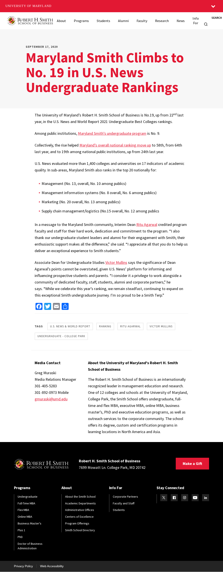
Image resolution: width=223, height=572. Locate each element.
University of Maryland (28, 6)
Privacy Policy (23, 566)
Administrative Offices (79, 510)
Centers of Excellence (79, 517)
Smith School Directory (80, 530)
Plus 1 (21, 530)
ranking (105, 326)
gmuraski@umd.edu (51, 398)
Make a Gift (192, 463)
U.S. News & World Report (70, 326)
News (181, 21)
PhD (20, 537)
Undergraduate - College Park (61, 336)
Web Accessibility (52, 566)
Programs (81, 21)
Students (103, 21)
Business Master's (29, 523)
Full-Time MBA (26, 503)
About (61, 21)
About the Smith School (80, 497)
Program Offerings (77, 523)
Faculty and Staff (123, 503)
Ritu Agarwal (146, 224)
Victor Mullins (116, 262)
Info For (196, 20)
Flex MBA (23, 510)
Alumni (123, 21)
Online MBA (25, 517)
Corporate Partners (125, 497)
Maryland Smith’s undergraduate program (112, 133)
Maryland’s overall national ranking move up (115, 145)
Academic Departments (80, 503)
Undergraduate (27, 497)
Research (162, 21)
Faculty (142, 21)
